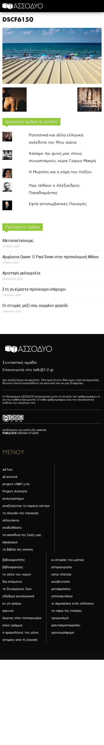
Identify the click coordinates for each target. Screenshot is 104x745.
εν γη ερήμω (11, 603)
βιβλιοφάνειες (12, 567)
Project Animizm (14, 491)
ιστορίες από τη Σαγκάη (19, 640)
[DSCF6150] (52, 82)
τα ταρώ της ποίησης (66, 611)
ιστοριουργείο (61, 567)
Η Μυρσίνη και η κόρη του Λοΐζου (60, 172)
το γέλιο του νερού (16, 574)
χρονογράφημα (62, 633)
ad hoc (7, 470)
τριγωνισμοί (59, 618)
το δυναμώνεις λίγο (16, 589)
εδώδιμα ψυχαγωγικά (18, 596)
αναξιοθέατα (11, 528)
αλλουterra (10, 520)
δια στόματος (12, 582)
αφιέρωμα (9, 542)
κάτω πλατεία (61, 574)
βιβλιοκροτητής (13, 560)
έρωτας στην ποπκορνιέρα (21, 618)
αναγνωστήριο (13, 499)
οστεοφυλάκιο (62, 596)
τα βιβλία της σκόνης (17, 549)
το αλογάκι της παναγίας (20, 513)
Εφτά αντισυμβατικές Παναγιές (58, 204)
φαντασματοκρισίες (65, 625)
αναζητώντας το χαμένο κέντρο (26, 506)
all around (9, 477)
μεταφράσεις (61, 589)
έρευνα (7, 611)
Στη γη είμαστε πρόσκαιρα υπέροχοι (34, 289)
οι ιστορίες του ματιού (67, 560)
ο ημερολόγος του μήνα (20, 633)
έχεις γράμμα (12, 625)
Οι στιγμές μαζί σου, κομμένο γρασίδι (35, 305)
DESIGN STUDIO (20, 433)
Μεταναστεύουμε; (18, 240)
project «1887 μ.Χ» (16, 484)
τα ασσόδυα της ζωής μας (21, 535)
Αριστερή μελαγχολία (21, 273)
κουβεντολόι (60, 582)
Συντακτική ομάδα (19, 362)
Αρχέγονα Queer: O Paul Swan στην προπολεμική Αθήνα (50, 257)
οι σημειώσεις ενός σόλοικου (72, 603)
